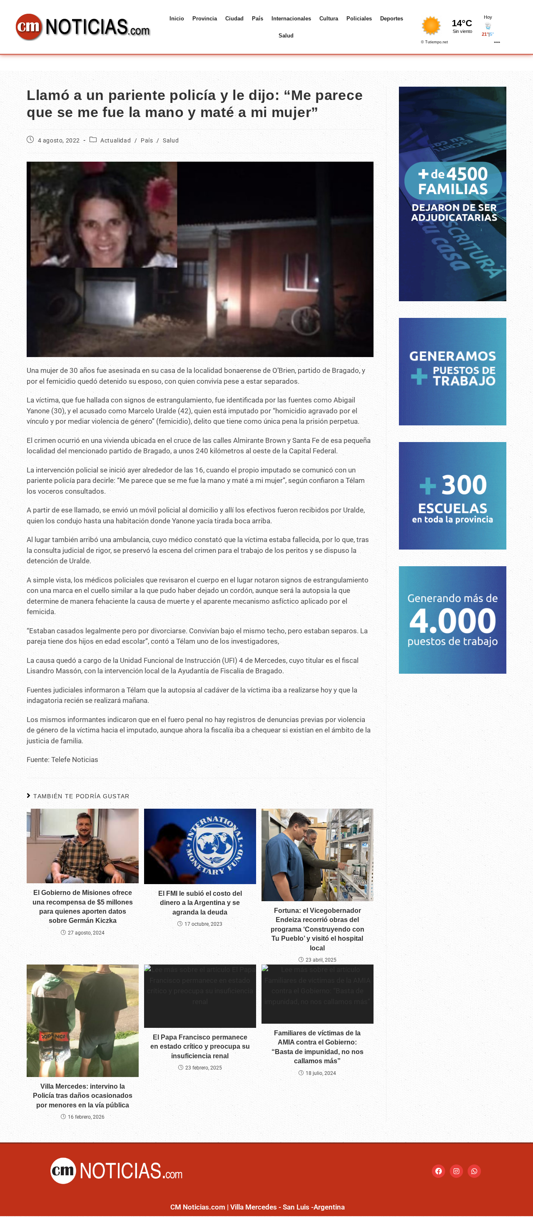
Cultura (328, 18)
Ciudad (234, 18)
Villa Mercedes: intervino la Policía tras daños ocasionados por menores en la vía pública (82, 1096)
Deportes (391, 18)
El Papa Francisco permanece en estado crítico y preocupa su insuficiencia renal (200, 1047)
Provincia (204, 18)
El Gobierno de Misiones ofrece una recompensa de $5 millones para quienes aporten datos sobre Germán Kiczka (82, 906)
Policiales (359, 18)
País (257, 18)
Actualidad (115, 140)
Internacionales (291, 18)
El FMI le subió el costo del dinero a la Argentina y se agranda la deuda (200, 903)
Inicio (176, 18)
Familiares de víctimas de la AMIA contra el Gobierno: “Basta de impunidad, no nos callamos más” (317, 1047)
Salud (286, 35)
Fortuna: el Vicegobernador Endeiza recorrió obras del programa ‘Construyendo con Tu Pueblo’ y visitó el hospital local (317, 929)
